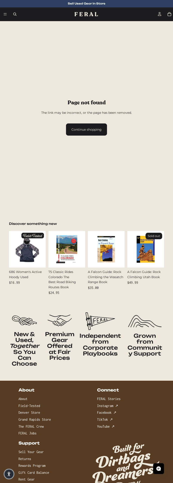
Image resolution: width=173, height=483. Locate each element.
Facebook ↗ (106, 412)
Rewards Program (32, 465)
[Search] (15, 14)
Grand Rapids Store (34, 419)
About (22, 399)
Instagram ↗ (107, 406)
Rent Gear (26, 479)
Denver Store (29, 412)
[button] (9, 474)
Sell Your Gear (31, 452)
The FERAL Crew (31, 426)
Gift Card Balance (33, 472)
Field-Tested (29, 406)
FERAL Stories (109, 399)
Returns (24, 459)
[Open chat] (158, 468)
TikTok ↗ (105, 419)
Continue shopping (86, 129)
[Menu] (5, 14)
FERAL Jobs (27, 433)
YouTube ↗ (105, 426)
